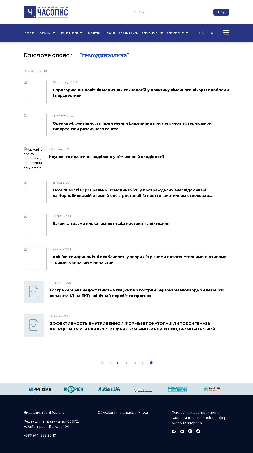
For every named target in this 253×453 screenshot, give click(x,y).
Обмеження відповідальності (123, 413)
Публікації (93, 33)
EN (202, 33)
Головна (29, 33)
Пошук (221, 12)
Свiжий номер (128, 33)
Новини (109, 33)
